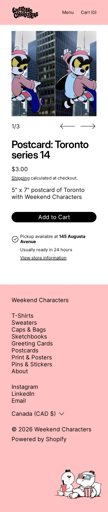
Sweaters (24, 322)
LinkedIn (23, 393)
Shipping (21, 178)
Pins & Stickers (32, 364)
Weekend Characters (62, 429)
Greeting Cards (32, 343)
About (20, 371)
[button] (54, 73)
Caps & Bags (29, 329)
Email (19, 400)
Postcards (25, 350)
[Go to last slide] (67, 126)
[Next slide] (87, 126)
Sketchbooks (29, 336)
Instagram (25, 386)
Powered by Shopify (39, 439)
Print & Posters (32, 357)
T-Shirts (22, 315)
